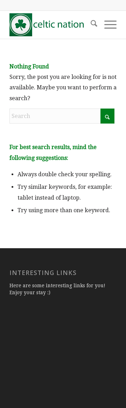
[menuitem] (90, 25)
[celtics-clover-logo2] (52, 25)
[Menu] (107, 25)
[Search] (90, 25)
